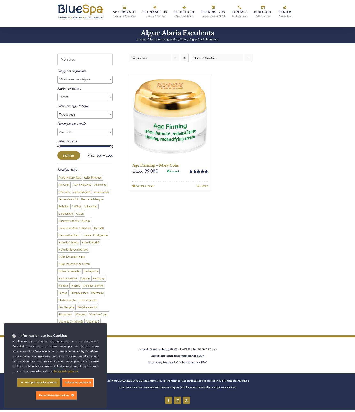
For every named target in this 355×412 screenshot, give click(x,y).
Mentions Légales (170, 387)
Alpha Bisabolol (82, 192)
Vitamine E (92, 321)
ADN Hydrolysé (82, 184)
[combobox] (85, 80)
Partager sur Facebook (224, 387)
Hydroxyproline (68, 278)
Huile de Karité (90, 242)
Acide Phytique (93, 177)
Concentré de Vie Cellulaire (75, 220)
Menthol (63, 285)
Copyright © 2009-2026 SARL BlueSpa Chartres (131, 380)
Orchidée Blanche (93, 285)
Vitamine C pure (98, 314)
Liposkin (85, 278)
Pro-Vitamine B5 (87, 307)
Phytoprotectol (67, 300)
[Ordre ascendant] (185, 58)
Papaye (63, 292)
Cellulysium (90, 206)
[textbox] (85, 79)
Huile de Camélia (68, 242)
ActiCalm (64, 184)
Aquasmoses (101, 192)
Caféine (76, 206)
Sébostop (80, 314)
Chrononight (66, 213)
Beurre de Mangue (92, 199)
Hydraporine (91, 271)
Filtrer (68, 155)
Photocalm (97, 292)
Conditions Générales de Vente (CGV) (139, 387)
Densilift (99, 228)
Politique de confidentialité (195, 387)
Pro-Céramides (88, 300)
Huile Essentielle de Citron (74, 264)
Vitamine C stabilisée (71, 321)
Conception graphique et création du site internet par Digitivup (215, 380)
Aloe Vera (64, 192)
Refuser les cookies (77, 382)
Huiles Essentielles (70, 271)
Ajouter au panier (145, 185)
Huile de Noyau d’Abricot (73, 249)
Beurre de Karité (68, 199)
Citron (80, 213)
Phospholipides (79, 292)
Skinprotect (65, 314)
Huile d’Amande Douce (72, 256)
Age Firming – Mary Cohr (155, 165)
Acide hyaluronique (70, 177)
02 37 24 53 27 (207, 349)
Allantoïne (100, 184)
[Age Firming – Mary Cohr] (170, 116)
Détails (204, 185)
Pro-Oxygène (66, 307)
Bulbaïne (64, 206)
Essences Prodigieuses (95, 235)
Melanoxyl (99, 278)
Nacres (75, 285)
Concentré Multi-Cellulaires (75, 228)
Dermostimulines (69, 235)
